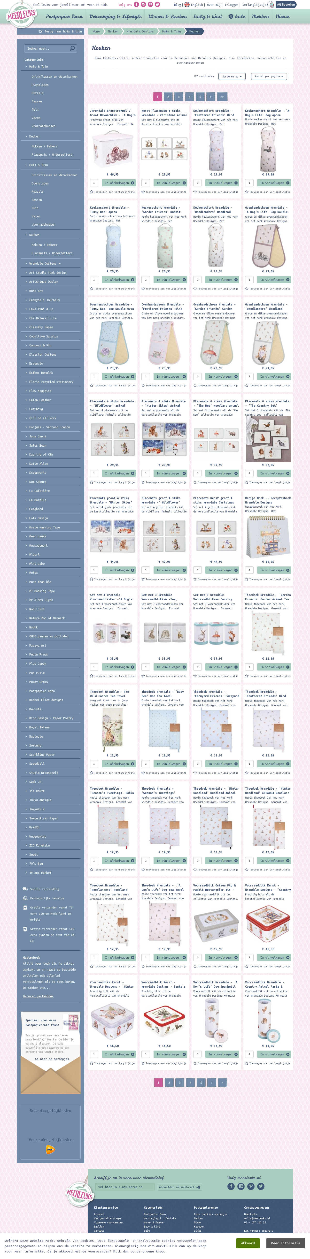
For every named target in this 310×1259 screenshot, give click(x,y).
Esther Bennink (41, 372)
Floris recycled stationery (51, 381)
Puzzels (38, 93)
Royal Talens (39, 727)
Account (99, 1214)
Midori (34, 554)
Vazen (36, 117)
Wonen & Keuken (167, 16)
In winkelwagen (117, 182)
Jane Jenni (37, 436)
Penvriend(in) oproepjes (210, 1214)
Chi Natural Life (42, 318)
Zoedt (33, 854)
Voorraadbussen (43, 126)
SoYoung (35, 745)
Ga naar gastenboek (38, 996)
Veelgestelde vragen (108, 1218)
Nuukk (33, 627)
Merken (260, 16)
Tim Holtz (37, 791)
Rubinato (36, 736)
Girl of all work (42, 418)
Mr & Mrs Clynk (41, 600)
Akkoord (248, 1243)
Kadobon (199, 1226)
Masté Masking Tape (44, 527)
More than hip (40, 581)
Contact (99, 1230)
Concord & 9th (40, 345)
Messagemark (38, 545)
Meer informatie (285, 1243)
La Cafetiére (39, 490)
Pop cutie (37, 672)
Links (197, 1230)
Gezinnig (36, 409)
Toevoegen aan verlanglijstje (114, 192)
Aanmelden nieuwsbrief (177, 1187)
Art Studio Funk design (48, 272)
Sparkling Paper (42, 754)
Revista (35, 709)
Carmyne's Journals (44, 300)
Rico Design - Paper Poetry (51, 718)
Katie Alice (38, 463)
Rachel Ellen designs (46, 700)
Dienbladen (40, 84)
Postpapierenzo (206, 1207)
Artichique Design (43, 281)
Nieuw (282, 16)
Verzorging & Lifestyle (115, 16)
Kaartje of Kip (41, 454)
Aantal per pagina (268, 76)
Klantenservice (106, 1207)
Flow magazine (40, 390)
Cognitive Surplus (43, 336)
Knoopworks (37, 472)
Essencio (36, 363)
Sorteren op (231, 76)
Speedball (37, 763)
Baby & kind (208, 16)
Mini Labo (37, 563)
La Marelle (37, 500)
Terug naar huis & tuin (63, 31)
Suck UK (35, 781)
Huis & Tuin (38, 66)
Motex (33, 572)
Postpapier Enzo (64, 16)
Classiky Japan (41, 327)
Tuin (35, 109)
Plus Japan (37, 663)
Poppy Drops (38, 681)
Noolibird (37, 609)
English (99, 1226)
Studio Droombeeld (43, 772)
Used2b (34, 827)
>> (222, 96)
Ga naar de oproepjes (52, 1059)
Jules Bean (37, 445)
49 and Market (40, 872)
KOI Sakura (37, 481)
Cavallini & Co (41, 309)
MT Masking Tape (42, 591)
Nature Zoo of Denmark (47, 618)
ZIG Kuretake (39, 845)
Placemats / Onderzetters (52, 154)
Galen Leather (40, 400)
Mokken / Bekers (44, 146)
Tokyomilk (37, 809)
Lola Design (38, 518)
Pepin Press (38, 654)
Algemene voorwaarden (108, 1222)
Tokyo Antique (40, 799)
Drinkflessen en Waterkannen (55, 76)
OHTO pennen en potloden (48, 636)
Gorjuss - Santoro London (49, 427)
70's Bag (36, 863)
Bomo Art (36, 290)
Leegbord (36, 509)
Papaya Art (37, 645)
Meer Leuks (37, 536)
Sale (240, 16)
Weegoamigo (37, 836)
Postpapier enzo (42, 691)
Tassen (37, 101)
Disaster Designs (42, 354)
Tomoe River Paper (43, 818)
